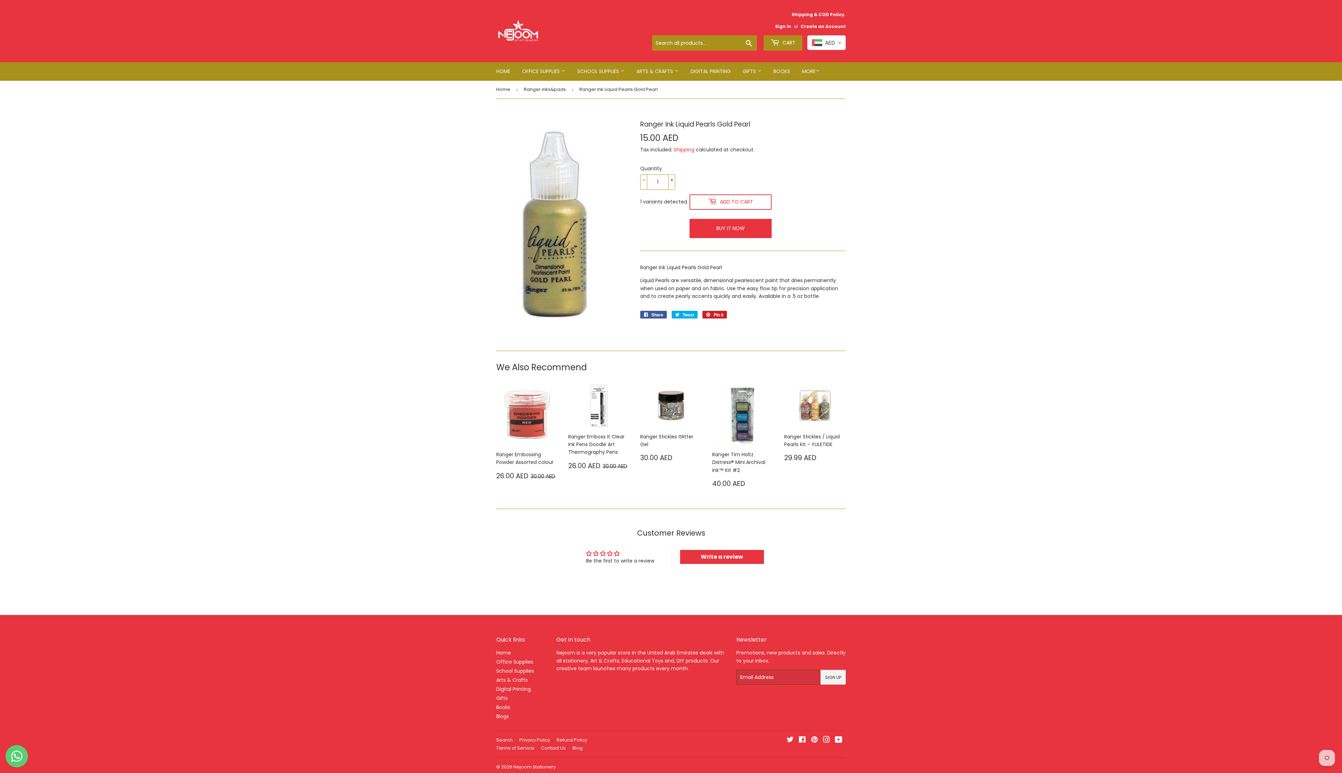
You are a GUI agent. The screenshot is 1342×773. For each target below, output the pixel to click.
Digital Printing (711, 71)
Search (504, 740)
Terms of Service (515, 748)
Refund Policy (572, 740)
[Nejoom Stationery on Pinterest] (814, 740)
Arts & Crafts (655, 71)
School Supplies (598, 71)
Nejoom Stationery (534, 767)
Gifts (750, 71)
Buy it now (730, 228)
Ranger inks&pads (545, 89)
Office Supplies (541, 71)
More (809, 71)
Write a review (722, 557)
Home (503, 71)
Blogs (502, 716)
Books (781, 71)
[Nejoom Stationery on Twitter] (790, 740)
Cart (788, 42)
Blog (577, 748)
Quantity (651, 168)
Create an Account (823, 26)
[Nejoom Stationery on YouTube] (838, 740)
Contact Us (553, 748)
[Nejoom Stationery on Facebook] (802, 740)
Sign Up (833, 677)
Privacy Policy (534, 740)
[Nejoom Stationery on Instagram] (826, 740)
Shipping (684, 149)
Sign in (783, 26)
